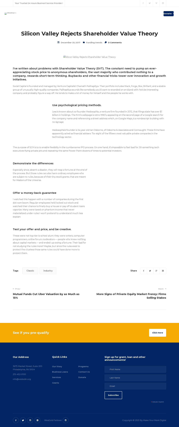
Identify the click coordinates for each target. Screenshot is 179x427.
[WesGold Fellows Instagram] (66, 420)
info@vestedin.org (22, 379)
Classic (30, 270)
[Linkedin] (163, 271)
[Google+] (156, 271)
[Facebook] (143, 271)
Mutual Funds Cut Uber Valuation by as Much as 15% (46, 293)
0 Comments (115, 42)
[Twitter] (150, 271)
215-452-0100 (19, 374)
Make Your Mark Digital (154, 420)
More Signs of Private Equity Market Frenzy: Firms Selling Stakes (131, 293)
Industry (48, 270)
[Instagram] (30, 420)
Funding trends (94, 42)
